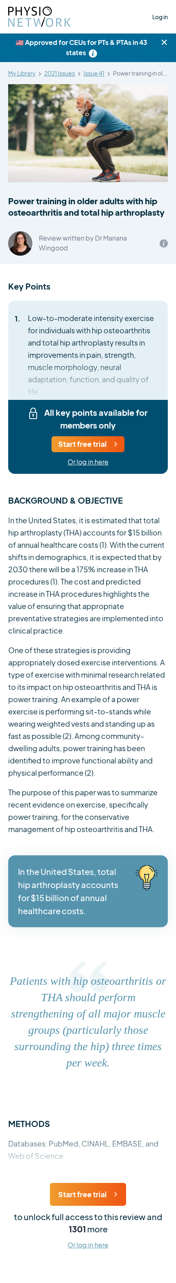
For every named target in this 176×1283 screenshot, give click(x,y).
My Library (22, 73)
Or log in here (88, 462)
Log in (160, 16)
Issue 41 (93, 73)
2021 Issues (59, 73)
